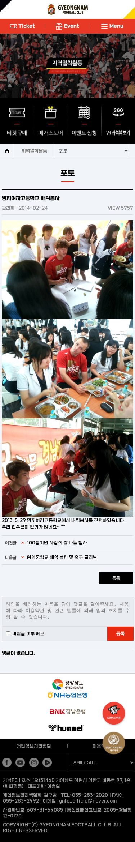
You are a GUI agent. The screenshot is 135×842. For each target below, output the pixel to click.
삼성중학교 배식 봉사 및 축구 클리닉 (62, 557)
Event (71, 25)
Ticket (26, 25)
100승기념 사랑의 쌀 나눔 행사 (57, 542)
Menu (116, 25)
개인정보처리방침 (34, 746)
